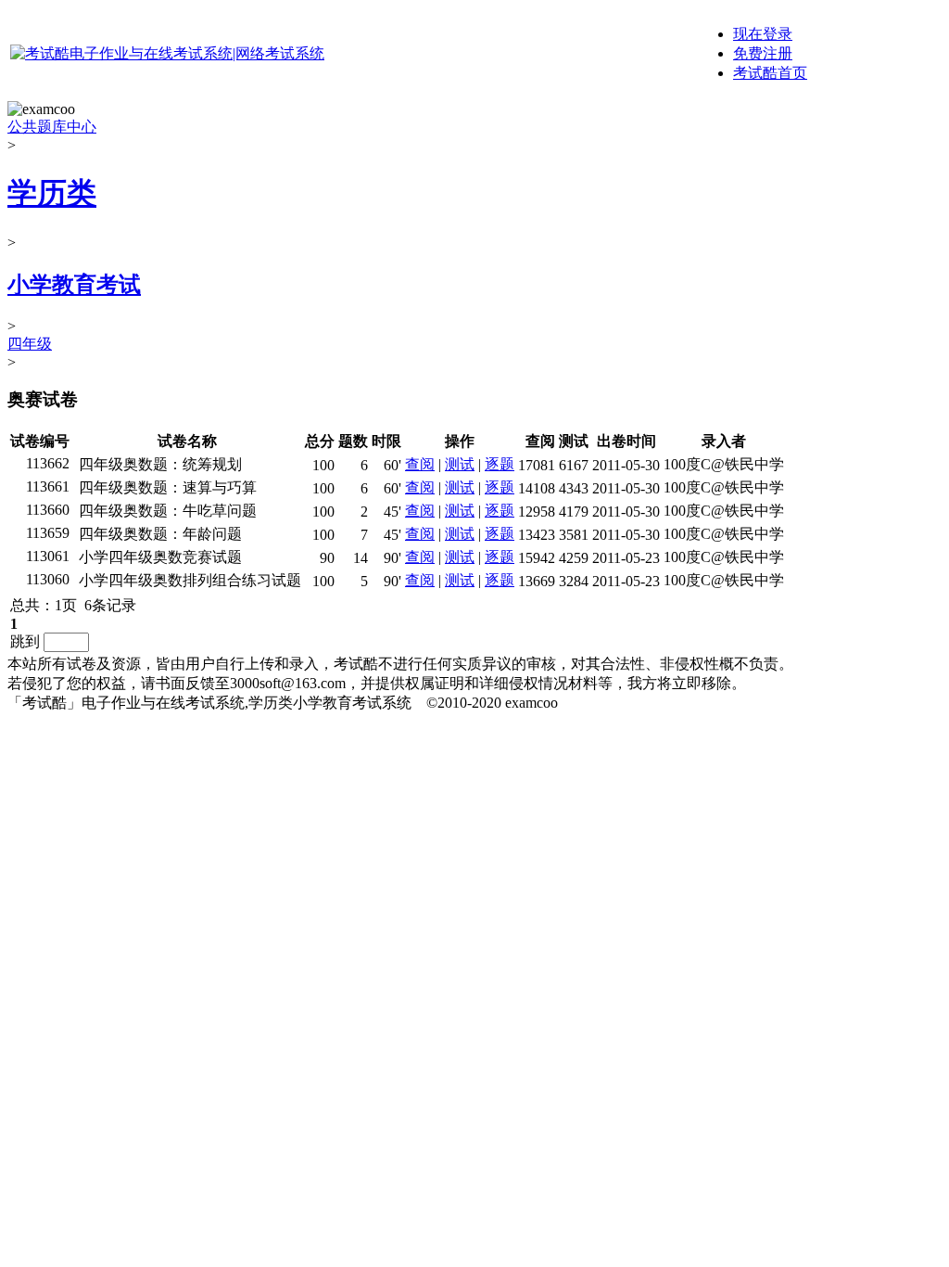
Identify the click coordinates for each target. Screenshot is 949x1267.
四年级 (29, 344)
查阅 (420, 464)
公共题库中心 (51, 126)
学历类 (51, 193)
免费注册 (762, 53)
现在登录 (762, 34)
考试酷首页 (770, 73)
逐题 (499, 464)
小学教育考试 (74, 285)
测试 (459, 464)
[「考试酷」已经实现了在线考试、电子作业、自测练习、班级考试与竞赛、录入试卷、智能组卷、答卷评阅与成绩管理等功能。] (167, 53)
